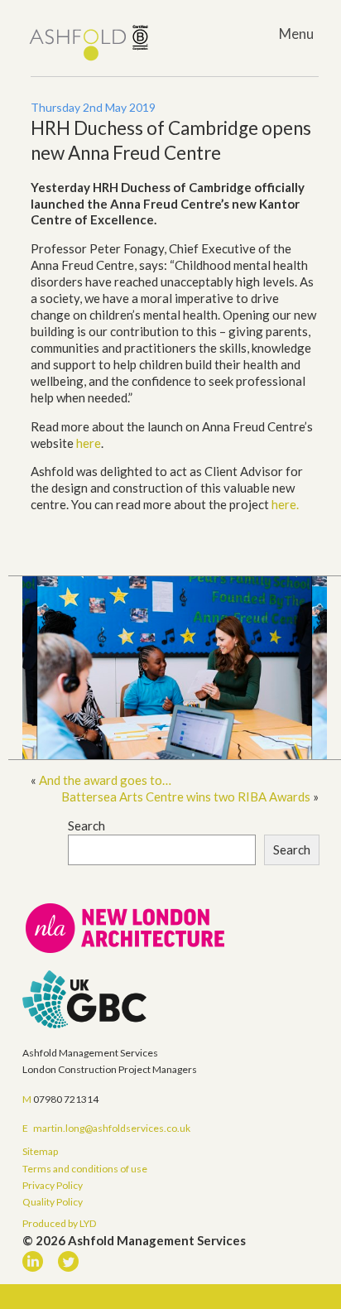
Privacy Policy (52, 1185)
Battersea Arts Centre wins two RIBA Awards (185, 796)
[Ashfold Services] (88, 44)
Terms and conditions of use (84, 1168)
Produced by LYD (59, 1223)
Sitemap (40, 1151)
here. (285, 504)
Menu (296, 33)
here (88, 443)
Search (86, 825)
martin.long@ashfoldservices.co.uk (111, 1128)
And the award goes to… (105, 779)
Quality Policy (52, 1202)
